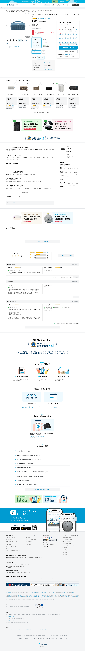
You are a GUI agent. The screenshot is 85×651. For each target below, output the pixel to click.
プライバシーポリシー (33, 635)
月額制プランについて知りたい (28, 407)
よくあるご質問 (28, 544)
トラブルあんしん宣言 (29, 541)
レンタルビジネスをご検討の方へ (69, 535)
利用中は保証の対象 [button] (48, 69)
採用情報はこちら (9, 616)
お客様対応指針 (64, 635)
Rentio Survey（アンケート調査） (69, 545)
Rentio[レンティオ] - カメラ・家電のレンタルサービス (16, 590)
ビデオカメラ (64, 592)
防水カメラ (74, 592)
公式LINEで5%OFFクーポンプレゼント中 (59, 638)
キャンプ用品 (41, 597)
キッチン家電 (53, 596)
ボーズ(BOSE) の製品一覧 (14, 46)
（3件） (50, 105)
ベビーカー (16, 597)
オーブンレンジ (40, 596)
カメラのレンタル (8, 592)
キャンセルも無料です (68, 54)
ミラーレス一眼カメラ (33, 592)
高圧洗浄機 (72, 596)
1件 (48, 254)
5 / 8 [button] (28, 36)
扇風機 (66, 596)
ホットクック (33, 596)
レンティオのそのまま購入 (11, 542)
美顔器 (24, 596)
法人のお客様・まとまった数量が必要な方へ (16, 555)
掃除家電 (9, 596)
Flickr (40, 638)
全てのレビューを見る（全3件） (66, 255)
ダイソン (66, 595)
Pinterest (46, 638)
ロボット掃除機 (61, 595)
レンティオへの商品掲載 (67, 539)
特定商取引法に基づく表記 (21, 635)
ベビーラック (20, 597)
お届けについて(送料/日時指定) (31, 539)
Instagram (34, 638)
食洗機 (36, 596)
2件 (48, 252)
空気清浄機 (43, 595)
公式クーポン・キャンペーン (11, 541)
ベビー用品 (26, 597)
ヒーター (69, 596)
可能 (45, 67)
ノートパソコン (11, 595)
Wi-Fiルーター (30, 595)
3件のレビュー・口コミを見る (44, 18)
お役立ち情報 (64, 547)
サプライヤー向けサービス (67, 537)
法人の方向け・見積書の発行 (68, 51)
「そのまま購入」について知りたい (37, 436)
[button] (26, 14)
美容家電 (28, 596)
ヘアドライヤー (20, 596)
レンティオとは (9, 535)
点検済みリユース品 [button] (48, 63)
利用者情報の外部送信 (41, 635)
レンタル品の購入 (28, 542)
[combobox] (26, 5)
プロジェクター (38, 595)
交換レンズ (39, 592)
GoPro (42, 592)
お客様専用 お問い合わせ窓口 (12, 570)
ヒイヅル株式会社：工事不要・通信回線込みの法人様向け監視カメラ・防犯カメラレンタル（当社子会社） (25, 629)
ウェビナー (65, 549)
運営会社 (7, 548)
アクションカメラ (52, 592)
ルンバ (56, 595)
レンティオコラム (66, 550)
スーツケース (51, 597)
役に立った (76, 277)
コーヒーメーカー (46, 596)
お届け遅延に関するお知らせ (8, 7)
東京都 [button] (61, 24)
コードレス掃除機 (75, 595)
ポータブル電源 (46, 597)
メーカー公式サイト (13, 202)
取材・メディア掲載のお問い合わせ (13, 550)
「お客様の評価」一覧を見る (42, 326)
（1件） (37, 105)
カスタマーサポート (29, 535)
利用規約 (27, 635)
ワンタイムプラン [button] (47, 62)
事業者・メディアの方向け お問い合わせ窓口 (16, 576)
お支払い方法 (27, 537)
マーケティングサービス (66, 541)
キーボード (24, 595)
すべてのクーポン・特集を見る (42, 241)
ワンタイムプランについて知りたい (50, 407)
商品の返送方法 (9, 539)
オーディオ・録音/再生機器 (22, 192)
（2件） (13, 105)
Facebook (21, 638)
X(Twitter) (28, 638)
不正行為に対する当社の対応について (55, 635)
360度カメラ (46, 592)
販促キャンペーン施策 (67, 543)
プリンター (20, 595)
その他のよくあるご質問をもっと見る (42, 489)
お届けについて (9, 562)
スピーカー (31, 192)
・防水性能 (19, 196)
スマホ (34, 595)
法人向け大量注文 (75, 4)
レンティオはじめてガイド (11, 537)
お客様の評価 (8, 544)
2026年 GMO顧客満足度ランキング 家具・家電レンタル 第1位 (42, 348)
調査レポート (65, 552)
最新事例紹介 (65, 554)
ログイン (47, 4)
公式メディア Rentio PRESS (11, 546)
